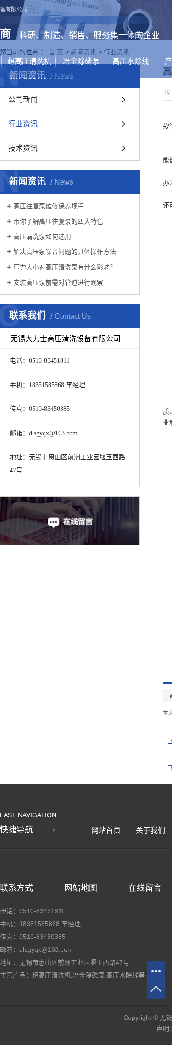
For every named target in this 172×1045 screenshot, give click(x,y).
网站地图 (80, 888)
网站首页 (106, 830)
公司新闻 (23, 99)
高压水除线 (130, 61)
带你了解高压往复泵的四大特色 (58, 221)
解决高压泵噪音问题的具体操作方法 (64, 251)
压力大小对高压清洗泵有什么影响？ (64, 267)
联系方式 (16, 888)
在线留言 (144, 888)
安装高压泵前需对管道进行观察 (58, 282)
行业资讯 (23, 124)
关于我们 (150, 830)
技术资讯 (23, 148)
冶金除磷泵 (81, 61)
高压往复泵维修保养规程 (48, 206)
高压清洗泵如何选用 (42, 236)
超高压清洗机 (29, 61)
